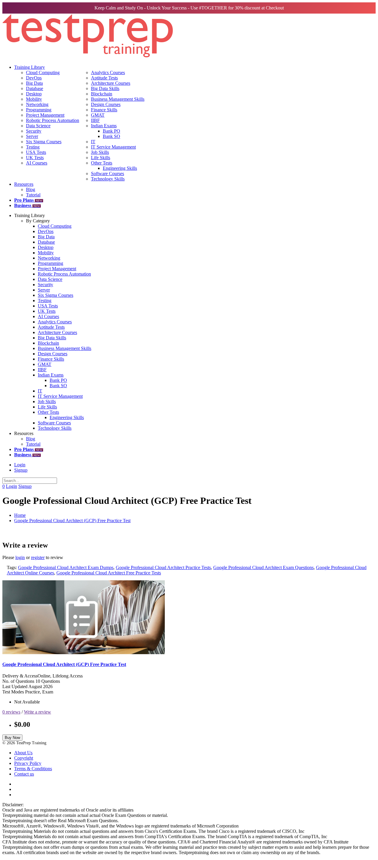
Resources (23, 184)
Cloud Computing (43, 72)
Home (20, 515)
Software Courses (107, 173)
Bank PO (111, 130)
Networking (37, 104)
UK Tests (35, 157)
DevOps (34, 77)
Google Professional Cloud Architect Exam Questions (263, 567)
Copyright (23, 757)
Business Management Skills (117, 99)
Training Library (29, 67)
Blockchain (101, 93)
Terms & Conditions (33, 768)
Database (34, 88)
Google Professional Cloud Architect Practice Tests (163, 567)
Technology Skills (108, 178)
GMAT (98, 115)
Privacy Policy (27, 763)
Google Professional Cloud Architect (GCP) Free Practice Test (72, 520)
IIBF (95, 120)
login (20, 557)
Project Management (45, 115)
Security (33, 130)
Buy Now (12, 737)
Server (32, 136)
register (38, 557)
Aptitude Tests (104, 77)
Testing (33, 146)
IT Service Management (113, 146)
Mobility (34, 99)
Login (19, 464)
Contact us (24, 773)
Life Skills (100, 157)
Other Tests (101, 162)
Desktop (34, 93)
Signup (20, 470)
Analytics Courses (108, 72)
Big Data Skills (105, 88)
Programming (38, 109)
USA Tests (36, 152)
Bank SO (111, 136)
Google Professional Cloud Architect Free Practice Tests (108, 572)
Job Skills (100, 152)
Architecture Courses (110, 83)
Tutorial (33, 194)
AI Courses (36, 162)
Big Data (34, 83)
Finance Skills (104, 109)
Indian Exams (104, 125)
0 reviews (11, 711)
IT (93, 141)
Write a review (37, 711)
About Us (23, 752)
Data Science (38, 125)
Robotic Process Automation (52, 120)
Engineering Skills (120, 168)
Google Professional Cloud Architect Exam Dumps (65, 567)
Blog (30, 189)
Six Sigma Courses (43, 141)
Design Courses (105, 104)
